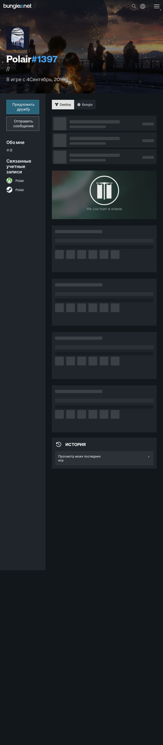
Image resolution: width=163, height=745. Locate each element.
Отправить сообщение (23, 123)
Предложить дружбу (23, 106)
